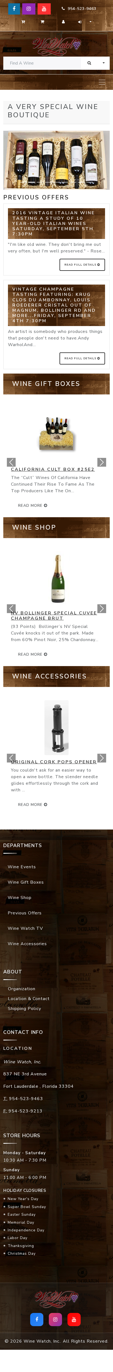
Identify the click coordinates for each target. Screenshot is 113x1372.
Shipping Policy (24, 1009)
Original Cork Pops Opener (54, 762)
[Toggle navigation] (102, 82)
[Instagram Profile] (28, 9)
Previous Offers (25, 913)
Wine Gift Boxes (26, 882)
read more (31, 505)
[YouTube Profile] (44, 9)
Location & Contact (29, 999)
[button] (11, 462)
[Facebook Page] (14, 9)
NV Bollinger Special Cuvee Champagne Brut (54, 615)
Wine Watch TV (25, 928)
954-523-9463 (80, 8)
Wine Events (22, 867)
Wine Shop (20, 898)
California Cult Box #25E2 (53, 469)
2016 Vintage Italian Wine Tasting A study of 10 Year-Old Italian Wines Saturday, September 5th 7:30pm (53, 223)
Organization (21, 989)
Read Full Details (80, 265)
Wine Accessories (27, 944)
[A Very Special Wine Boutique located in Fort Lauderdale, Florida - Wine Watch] (56, 46)
